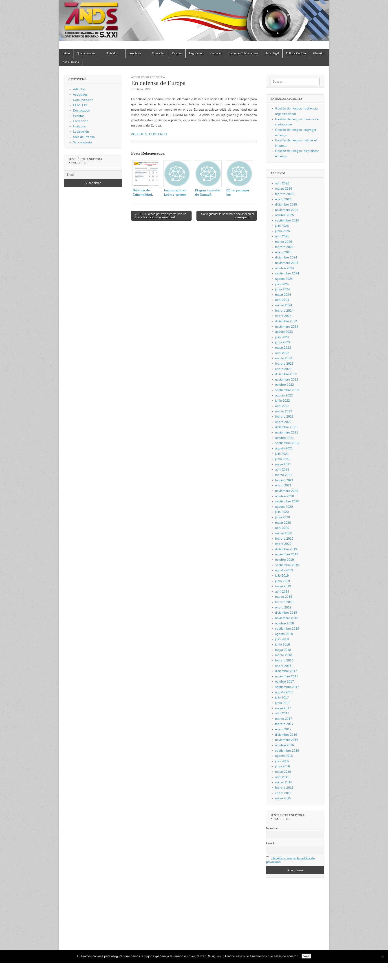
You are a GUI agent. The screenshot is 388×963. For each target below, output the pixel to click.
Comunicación (83, 100)
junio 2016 (282, 766)
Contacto (216, 53)
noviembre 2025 (286, 210)
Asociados (80, 94)
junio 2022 (282, 400)
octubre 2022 (284, 384)
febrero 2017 (284, 724)
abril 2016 (282, 777)
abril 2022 (282, 406)
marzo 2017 (283, 718)
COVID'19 (80, 105)
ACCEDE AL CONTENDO (149, 134)
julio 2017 (282, 697)
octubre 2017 (284, 681)
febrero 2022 (284, 416)
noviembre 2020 (286, 490)
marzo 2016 (283, 782)
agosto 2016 (284, 755)
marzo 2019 (283, 596)
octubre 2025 (284, 215)
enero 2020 (283, 543)
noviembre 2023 (286, 326)
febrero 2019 (284, 602)
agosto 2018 (284, 634)
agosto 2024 (284, 278)
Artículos (112, 53)
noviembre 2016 (286, 740)
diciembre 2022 (286, 374)
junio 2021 (282, 459)
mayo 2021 (283, 464)
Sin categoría (82, 142)
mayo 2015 (283, 798)
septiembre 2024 (287, 273)
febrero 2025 (284, 247)
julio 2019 (282, 575)
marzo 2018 (283, 655)
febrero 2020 (284, 538)
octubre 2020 (284, 496)
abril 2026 (282, 183)
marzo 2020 (283, 533)
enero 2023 (283, 369)
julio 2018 (282, 639)
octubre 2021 (284, 438)
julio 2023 (282, 337)
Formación (158, 53)
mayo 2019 (283, 586)
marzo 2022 (283, 411)
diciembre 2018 (286, 612)
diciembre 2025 (286, 204)
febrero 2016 (284, 787)
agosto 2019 (284, 570)
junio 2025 (282, 231)
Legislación (196, 53)
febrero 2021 (284, 480)
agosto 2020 (284, 506)
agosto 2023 (284, 331)
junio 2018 (282, 644)
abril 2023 (282, 353)
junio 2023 (282, 342)
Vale (306, 956)
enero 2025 (283, 252)
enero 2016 (283, 793)
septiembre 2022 (287, 390)
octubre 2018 (284, 623)
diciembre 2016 (286, 734)
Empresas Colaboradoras (243, 53)
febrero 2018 (284, 660)
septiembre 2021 (287, 443)
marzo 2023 (283, 358)
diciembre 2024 (286, 257)
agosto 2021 (284, 448)
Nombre (272, 828)
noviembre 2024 (286, 263)
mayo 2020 (283, 522)
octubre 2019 (284, 559)
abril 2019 (282, 591)
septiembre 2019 (287, 565)
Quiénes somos (86, 53)
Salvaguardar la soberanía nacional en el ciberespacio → (227, 215)
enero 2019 (283, 607)
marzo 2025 (283, 241)
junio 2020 (282, 517)
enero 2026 (283, 199)
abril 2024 (282, 300)
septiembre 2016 (287, 750)
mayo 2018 (283, 650)
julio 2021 (282, 453)
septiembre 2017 (287, 687)
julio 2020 (282, 512)
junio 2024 (282, 289)
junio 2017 (282, 703)
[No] (382, 956)
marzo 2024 (283, 305)
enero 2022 (283, 422)
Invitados (79, 126)
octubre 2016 (284, 745)
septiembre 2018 (287, 628)
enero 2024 (283, 315)
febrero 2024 (284, 310)
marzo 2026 (283, 188)
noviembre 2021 (286, 432)
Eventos (177, 53)
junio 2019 (282, 581)
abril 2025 (282, 236)
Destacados (81, 110)
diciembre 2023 (286, 321)
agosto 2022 (284, 395)
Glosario (318, 53)
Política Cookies (296, 53)
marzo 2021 (283, 475)
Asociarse (135, 53)
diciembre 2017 (286, 671)
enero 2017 (283, 729)
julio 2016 (282, 761)
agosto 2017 (284, 692)
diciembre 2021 (286, 427)
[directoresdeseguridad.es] (194, 21)
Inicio (66, 53)
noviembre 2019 (286, 554)
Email (270, 843)
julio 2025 (282, 226)
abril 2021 (282, 469)
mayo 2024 (283, 294)
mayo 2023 (283, 347)
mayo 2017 (283, 708)
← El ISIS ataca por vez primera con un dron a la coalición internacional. (160, 215)
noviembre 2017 (286, 676)
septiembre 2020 (287, 501)
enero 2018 (283, 666)
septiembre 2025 (287, 220)
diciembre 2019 (286, 549)
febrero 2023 (284, 363)
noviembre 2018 (286, 618)
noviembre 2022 (286, 379)
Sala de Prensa (155, 77)
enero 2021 (283, 485)
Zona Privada (71, 61)
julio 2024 (282, 284)
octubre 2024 (284, 268)
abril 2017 (282, 713)
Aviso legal (272, 53)
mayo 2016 (283, 771)
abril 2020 (282, 528)
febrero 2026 (284, 194)
